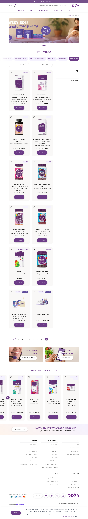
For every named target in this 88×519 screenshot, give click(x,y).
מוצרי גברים (63, 59)
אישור (15, 513)
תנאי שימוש (34, 448)
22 (41, 339)
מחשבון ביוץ (55, 448)
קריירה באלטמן (54, 484)
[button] (45, 45)
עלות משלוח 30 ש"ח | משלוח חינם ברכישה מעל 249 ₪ (44, 1)
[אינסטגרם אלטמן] (63, 496)
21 (37, 339)
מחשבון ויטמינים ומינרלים (51, 464)
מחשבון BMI (54, 454)
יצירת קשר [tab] (20, 10)
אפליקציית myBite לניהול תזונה (49, 467)
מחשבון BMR (54, 458)
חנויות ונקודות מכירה (52, 481)
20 (33, 339)
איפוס (59, 71)
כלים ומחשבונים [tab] (44, 10)
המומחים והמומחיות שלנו (72, 454)
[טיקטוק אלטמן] (52, 496)
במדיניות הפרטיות (67, 516)
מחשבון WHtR (54, 461)
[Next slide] (8, 397)
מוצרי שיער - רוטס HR (37, 59)
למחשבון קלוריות (66, 357)
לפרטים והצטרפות (20, 429)
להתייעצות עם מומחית (28, 357)
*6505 (10, 6)
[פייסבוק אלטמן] (57, 496)
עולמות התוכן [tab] (58, 10)
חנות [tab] (69, 10)
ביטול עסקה (34, 458)
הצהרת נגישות (33, 444)
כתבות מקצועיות (74, 448)
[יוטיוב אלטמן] (46, 496)
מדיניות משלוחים (32, 461)
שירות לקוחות (75, 481)
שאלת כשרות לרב (74, 484)
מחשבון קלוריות (54, 451)
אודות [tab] (31, 10)
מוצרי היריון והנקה (20, 59)
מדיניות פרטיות (33, 451)
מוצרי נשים (51, 59)
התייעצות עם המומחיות (73, 478)
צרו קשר (38, 495)
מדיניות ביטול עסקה (31, 454)
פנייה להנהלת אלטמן (73, 488)
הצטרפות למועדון (74, 451)
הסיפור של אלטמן (53, 478)
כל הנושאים (74, 59)
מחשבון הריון (54, 444)
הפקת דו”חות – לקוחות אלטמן (28, 464)
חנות (78, 444)
